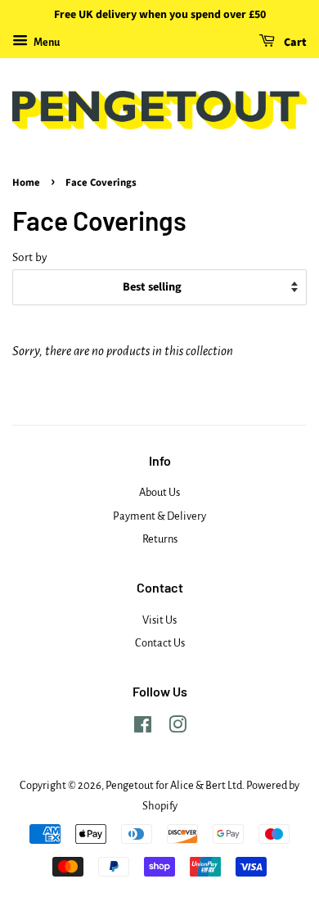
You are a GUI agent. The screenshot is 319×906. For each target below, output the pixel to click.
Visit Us (159, 620)
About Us (159, 492)
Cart (294, 42)
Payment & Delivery (159, 516)
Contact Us (160, 643)
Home (26, 182)
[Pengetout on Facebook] (142, 728)
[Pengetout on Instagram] (177, 728)
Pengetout (130, 785)
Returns (159, 539)
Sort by (29, 257)
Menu (46, 42)
